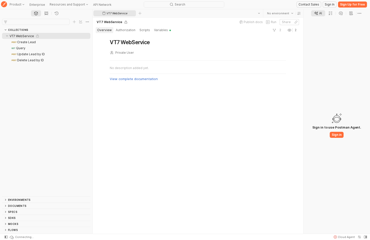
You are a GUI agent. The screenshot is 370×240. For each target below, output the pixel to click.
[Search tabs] (259, 13)
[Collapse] (7, 36)
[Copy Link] (296, 22)
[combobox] (280, 13)
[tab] (36, 13)
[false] (274, 30)
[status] (21, 236)
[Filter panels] (6, 21)
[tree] (46, 115)
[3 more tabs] (359, 13)
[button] (299, 13)
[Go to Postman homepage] (4, 4)
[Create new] (74, 22)
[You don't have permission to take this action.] (140, 13)
